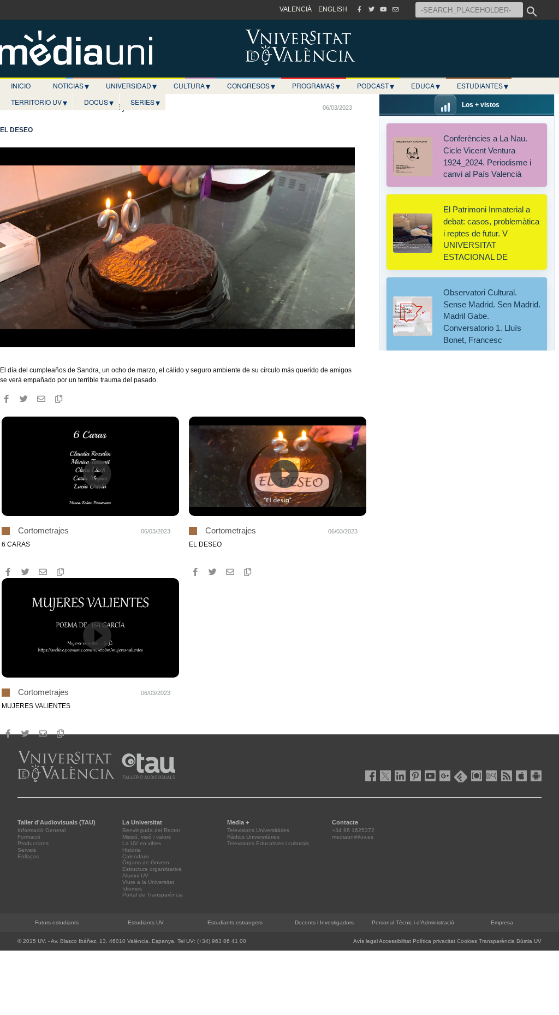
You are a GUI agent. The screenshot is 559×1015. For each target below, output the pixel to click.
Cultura (192, 86)
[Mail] (395, 9)
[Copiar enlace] (58, 399)
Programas (316, 86)
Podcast (375, 86)
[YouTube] (383, 9)
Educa (425, 86)
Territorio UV (39, 102)
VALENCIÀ (296, 9)
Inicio (21, 85)
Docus (99, 102)
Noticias (71, 86)
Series (145, 102)
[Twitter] (371, 9)
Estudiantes (482, 86)
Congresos (251, 86)
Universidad (131, 86)
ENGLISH (332, 9)
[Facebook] (359, 9)
